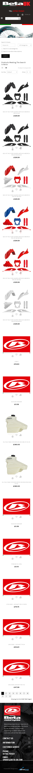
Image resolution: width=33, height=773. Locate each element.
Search (18, 36)
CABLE (16, 361)
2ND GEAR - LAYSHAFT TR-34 (16, 644)
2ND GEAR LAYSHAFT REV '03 (16, 685)
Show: (24, 72)
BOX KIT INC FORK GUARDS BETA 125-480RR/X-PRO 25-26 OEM (16, 195)
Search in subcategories (10, 48)
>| (9, 696)
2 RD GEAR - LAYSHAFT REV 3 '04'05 (16, 604)
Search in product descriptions (12, 51)
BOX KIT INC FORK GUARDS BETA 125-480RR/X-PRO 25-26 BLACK (16, 154)
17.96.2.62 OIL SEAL (16, 564)
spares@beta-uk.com (12, 760)
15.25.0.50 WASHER (16, 524)
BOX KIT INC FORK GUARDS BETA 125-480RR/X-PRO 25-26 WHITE (16, 320)
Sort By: (3, 72)
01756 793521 (18, 11)
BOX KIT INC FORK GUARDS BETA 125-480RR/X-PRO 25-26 (16, 112)
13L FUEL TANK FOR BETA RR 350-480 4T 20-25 (16, 442)
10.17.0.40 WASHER (16, 402)
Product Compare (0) (24, 68)
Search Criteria (5, 42)
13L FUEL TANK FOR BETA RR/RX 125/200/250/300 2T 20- (16, 482)
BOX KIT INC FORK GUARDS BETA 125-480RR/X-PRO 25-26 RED (16, 279)
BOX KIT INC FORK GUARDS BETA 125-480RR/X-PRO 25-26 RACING (16, 237)
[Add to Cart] (12, 108)
